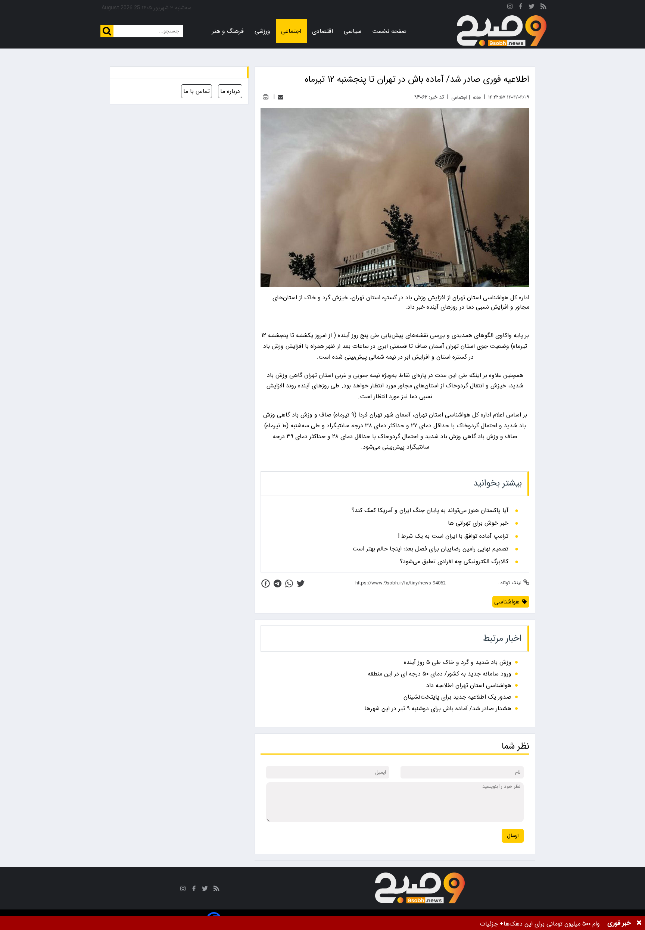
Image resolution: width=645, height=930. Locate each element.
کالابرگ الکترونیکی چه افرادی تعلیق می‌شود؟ (454, 562)
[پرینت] (266, 97)
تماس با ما (196, 91)
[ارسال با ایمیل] (280, 97)
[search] (106, 31)
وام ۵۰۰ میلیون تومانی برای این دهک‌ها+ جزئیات (540, 924)
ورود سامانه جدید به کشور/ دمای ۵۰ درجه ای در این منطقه (439, 673)
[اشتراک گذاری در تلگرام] (277, 583)
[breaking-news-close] (639, 923)
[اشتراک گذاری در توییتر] (301, 583)
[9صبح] (501, 31)
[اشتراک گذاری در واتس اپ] (289, 583)
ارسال (512, 836)
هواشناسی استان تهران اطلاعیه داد (468, 685)
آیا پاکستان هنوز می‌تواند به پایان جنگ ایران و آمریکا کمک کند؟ (430, 510)
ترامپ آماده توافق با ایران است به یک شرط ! (453, 536)
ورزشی (262, 31)
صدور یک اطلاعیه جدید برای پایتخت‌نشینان (457, 697)
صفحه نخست (389, 31)
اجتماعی (291, 31)
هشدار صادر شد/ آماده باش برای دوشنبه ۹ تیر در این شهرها (437, 708)
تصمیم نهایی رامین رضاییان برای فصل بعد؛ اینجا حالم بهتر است (430, 549)
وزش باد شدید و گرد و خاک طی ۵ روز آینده (457, 662)
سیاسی (352, 31)
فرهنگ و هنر (228, 31)
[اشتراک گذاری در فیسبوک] (266, 583)
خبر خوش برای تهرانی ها (478, 523)
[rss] (543, 7)
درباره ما (230, 91)
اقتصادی (322, 31)
